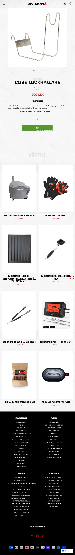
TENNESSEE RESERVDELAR (21, 504)
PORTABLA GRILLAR (21, 457)
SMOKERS (21, 451)
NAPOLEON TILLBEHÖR (54, 428)
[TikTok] (43, 535)
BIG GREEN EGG (21, 431)
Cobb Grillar (21, 466)
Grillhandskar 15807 (56, 215)
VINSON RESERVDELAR (21, 513)
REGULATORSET (54, 451)
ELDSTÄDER (21, 463)
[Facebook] (32, 535)
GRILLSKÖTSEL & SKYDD (54, 448)
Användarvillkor (54, 501)
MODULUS (54, 434)
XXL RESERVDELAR (21, 515)
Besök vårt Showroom (54, 480)
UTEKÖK (21, 425)
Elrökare (21, 460)
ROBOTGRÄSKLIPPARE (54, 489)
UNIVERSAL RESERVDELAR (21, 489)
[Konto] (65, 4)
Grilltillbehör (54, 422)
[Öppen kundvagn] (70, 3)
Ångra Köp (54, 507)
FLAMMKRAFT (21, 448)
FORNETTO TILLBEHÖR (54, 457)
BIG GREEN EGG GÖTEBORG (54, 486)
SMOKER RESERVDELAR (21, 510)
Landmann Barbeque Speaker (55, 402)
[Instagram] (37, 535)
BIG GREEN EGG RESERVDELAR (21, 492)
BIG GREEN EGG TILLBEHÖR (54, 425)
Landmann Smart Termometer (55, 342)
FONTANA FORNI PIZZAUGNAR (21, 434)
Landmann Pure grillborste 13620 (55, 277)
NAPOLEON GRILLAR (21, 442)
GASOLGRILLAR (21, 422)
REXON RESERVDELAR (21, 480)
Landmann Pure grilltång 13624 (19, 342)
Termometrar (54, 445)
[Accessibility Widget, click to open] (72, 277)
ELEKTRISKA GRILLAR (21, 454)
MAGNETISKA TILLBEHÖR (54, 442)
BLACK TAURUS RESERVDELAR (21, 498)
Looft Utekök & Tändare (21, 440)
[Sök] (59, 4)
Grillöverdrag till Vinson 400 (19, 215)
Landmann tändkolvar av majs (19, 402)
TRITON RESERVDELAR (21, 477)
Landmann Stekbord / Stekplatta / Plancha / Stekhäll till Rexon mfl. (19, 279)
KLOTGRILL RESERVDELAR (21, 501)
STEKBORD (53, 440)
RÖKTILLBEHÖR (54, 454)
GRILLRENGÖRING (53, 437)
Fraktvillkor (54, 492)
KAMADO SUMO (21, 437)
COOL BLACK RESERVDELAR (21, 495)
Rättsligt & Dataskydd (54, 495)
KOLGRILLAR (21, 428)
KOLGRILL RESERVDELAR (21, 507)
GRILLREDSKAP (54, 431)
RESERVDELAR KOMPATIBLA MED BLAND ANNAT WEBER (21, 485)
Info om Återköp (54, 498)
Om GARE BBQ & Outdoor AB (53, 477)
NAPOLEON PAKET (21, 445)
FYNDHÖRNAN (53, 483)
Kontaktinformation (53, 504)
